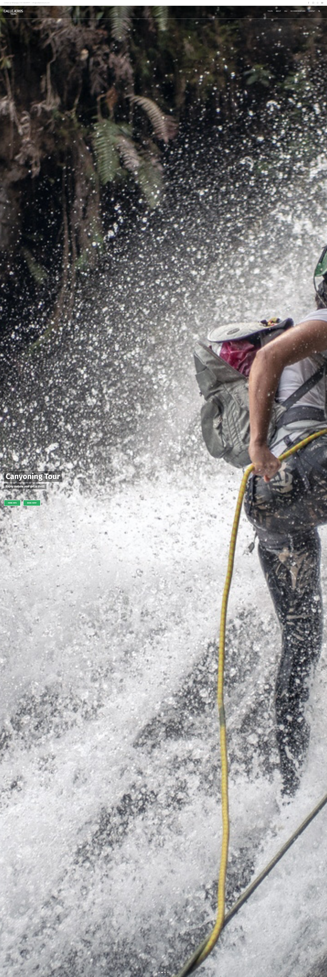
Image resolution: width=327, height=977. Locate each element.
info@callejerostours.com (41, 3)
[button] (319, 11)
